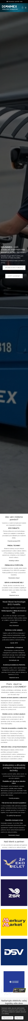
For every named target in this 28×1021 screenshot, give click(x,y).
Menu (25, 7)
